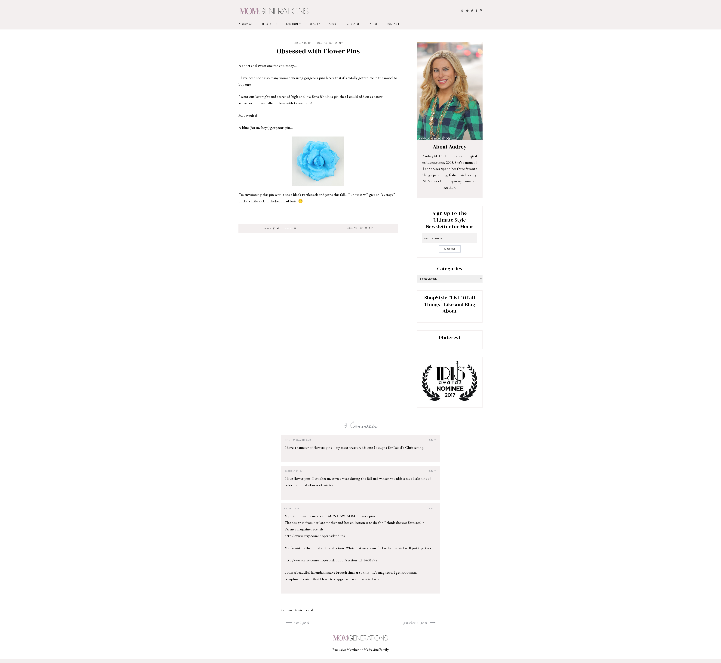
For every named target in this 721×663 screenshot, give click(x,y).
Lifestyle (268, 24)
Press (374, 24)
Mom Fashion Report (330, 43)
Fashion (292, 24)
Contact (393, 24)
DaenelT (289, 471)
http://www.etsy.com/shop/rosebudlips (314, 535)
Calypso (289, 508)
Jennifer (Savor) (294, 440)
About (333, 24)
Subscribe (450, 248)
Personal (245, 24)
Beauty (315, 24)
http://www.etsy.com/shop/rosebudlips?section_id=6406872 (330, 560)
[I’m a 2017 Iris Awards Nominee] (449, 399)
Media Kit (354, 24)
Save (288, 228)
